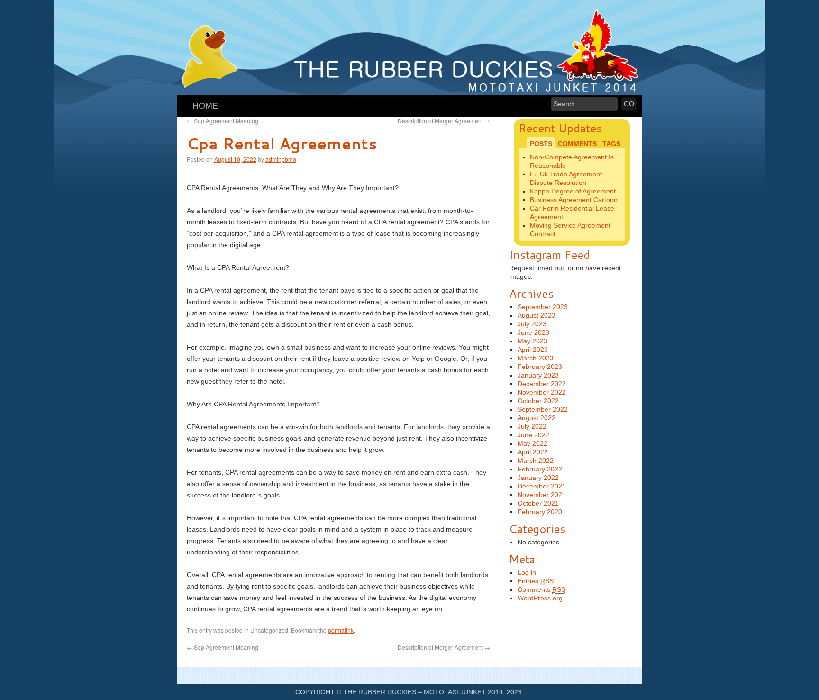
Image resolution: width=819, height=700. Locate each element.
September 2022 (543, 409)
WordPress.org (540, 598)
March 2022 (536, 460)
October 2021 (538, 503)
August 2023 (536, 315)
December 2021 (542, 486)
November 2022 (542, 392)
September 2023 (543, 307)
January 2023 (538, 375)
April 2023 (533, 349)
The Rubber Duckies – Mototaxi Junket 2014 (423, 692)
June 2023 (533, 332)
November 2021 (542, 494)
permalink (341, 630)
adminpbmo (280, 159)
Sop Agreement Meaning (222, 121)
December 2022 (542, 383)
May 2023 (532, 341)
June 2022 (533, 435)
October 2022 (538, 401)
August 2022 (536, 418)
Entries (536, 581)
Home (205, 106)
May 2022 (532, 443)
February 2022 (540, 469)
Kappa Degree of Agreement (573, 191)
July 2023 (532, 324)
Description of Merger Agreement (444, 121)
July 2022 (532, 426)
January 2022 (538, 477)
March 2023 (536, 358)
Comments (541, 589)
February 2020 (540, 512)
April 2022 (533, 452)
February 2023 (540, 366)
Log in (527, 572)
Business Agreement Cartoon (574, 199)
